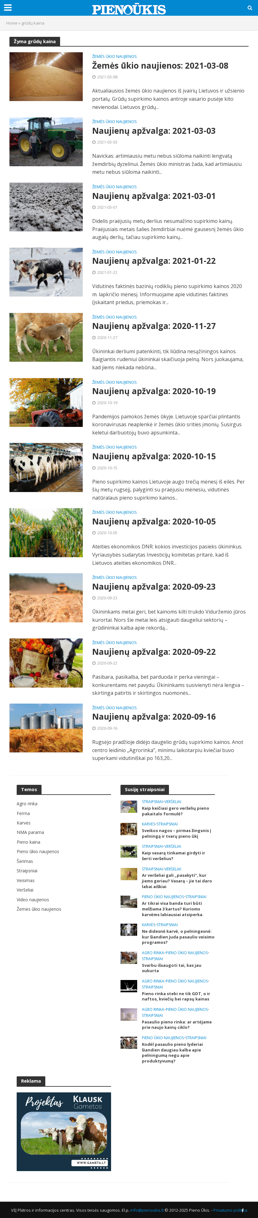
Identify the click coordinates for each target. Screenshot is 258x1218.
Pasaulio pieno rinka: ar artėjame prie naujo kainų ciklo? (177, 1024)
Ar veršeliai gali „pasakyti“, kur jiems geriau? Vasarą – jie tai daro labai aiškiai (177, 881)
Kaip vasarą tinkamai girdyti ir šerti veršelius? (173, 855)
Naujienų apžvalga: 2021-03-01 (154, 196)
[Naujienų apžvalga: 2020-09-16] (46, 727)
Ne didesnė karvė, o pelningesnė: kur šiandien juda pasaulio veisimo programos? (178, 937)
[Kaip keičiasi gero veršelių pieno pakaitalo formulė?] (129, 806)
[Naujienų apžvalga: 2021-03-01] (46, 206)
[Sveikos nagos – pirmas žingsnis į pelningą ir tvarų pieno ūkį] (129, 828)
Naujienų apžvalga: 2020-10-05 (154, 521)
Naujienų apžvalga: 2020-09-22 (154, 652)
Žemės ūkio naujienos (114, 56)
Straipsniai (152, 802)
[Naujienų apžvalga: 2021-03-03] (46, 141)
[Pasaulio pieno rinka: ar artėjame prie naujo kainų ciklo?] (129, 1014)
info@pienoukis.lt (147, 1210)
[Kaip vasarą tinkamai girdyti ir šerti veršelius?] (129, 851)
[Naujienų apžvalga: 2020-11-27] (46, 336)
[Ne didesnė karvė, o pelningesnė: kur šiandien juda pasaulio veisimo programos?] (129, 929)
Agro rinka (153, 953)
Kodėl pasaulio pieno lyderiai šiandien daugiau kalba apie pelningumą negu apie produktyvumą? (172, 1053)
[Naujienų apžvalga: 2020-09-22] (46, 662)
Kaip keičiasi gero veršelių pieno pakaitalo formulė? (175, 811)
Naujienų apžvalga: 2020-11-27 (154, 326)
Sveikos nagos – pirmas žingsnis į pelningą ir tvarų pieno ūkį (176, 833)
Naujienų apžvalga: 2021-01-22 (154, 261)
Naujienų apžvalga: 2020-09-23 (154, 586)
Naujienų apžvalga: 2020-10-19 (154, 391)
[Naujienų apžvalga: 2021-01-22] (46, 271)
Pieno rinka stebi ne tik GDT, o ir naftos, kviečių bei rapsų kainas (176, 996)
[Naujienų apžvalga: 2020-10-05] (46, 532)
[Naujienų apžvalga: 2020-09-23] (46, 597)
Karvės (148, 824)
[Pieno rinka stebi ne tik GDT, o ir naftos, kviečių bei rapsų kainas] (129, 986)
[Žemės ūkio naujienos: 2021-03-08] (46, 76)
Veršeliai (173, 802)
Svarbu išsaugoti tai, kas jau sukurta (171, 968)
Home (12, 23)
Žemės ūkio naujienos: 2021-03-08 (160, 65)
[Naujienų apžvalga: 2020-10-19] (46, 402)
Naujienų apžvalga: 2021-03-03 (154, 131)
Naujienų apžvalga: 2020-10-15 (154, 456)
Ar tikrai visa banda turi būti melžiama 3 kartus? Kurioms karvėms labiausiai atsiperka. (173, 909)
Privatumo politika (230, 1210)
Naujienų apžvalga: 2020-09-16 (154, 716)
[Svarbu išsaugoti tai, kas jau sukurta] (129, 957)
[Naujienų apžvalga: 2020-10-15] (46, 466)
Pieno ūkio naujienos (163, 897)
